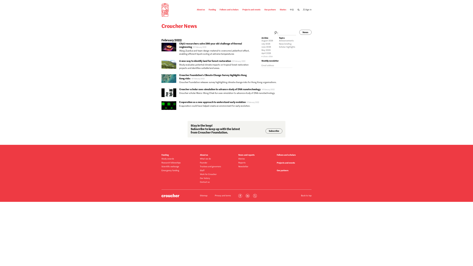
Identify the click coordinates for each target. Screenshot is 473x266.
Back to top (306, 196)
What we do (205, 159)
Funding (212, 10)
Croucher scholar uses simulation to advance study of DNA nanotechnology (220, 89)
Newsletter (243, 167)
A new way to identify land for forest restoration (205, 61)
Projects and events (251, 10)
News (305, 32)
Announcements (286, 41)
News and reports (246, 155)
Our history (205, 178)
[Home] (165, 16)
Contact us (205, 182)
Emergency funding (170, 171)
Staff (202, 171)
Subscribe (274, 131)
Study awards (167, 159)
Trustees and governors (210, 167)
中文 (292, 10)
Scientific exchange (170, 167)
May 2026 (266, 50)
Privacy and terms (223, 196)
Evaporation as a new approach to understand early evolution (212, 102)
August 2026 (267, 41)
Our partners (270, 10)
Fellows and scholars (229, 10)
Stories (283, 10)
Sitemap (203, 196)
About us (201, 10)
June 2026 (266, 47)
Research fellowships (171, 163)
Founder (203, 163)
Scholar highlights (287, 47)
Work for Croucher (208, 174)
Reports (241, 163)
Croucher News (179, 26)
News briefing (285, 44)
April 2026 (266, 53)
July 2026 (266, 44)
